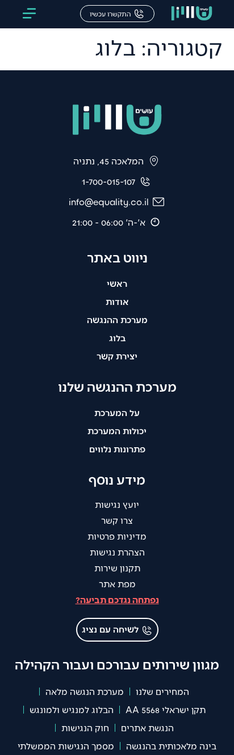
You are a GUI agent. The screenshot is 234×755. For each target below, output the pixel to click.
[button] (29, 14)
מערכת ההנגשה (117, 319)
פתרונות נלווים (117, 448)
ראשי (117, 283)
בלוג (117, 337)
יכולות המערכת (117, 430)
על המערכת (117, 412)
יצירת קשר (117, 355)
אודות (117, 301)
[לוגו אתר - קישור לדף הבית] (192, 14)
